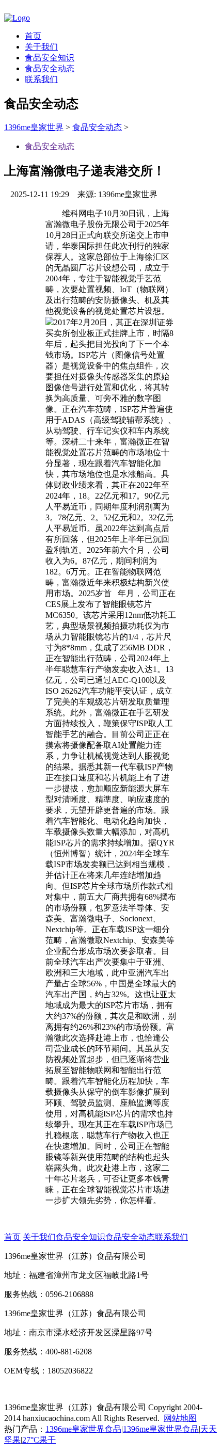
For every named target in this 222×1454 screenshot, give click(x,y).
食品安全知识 (49, 57)
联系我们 (41, 79)
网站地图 (180, 1418)
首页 (33, 35)
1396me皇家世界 (34, 127)
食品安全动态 (49, 68)
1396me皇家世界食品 (83, 1429)
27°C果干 (39, 1439)
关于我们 (41, 46)
